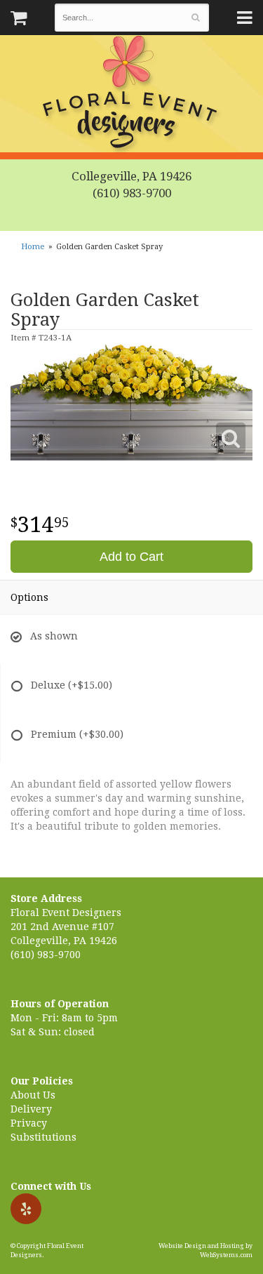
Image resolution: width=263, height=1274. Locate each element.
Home (32, 246)
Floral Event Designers (131, 94)
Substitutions (43, 1137)
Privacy (29, 1123)
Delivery (31, 1109)
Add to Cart (131, 557)
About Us (33, 1095)
